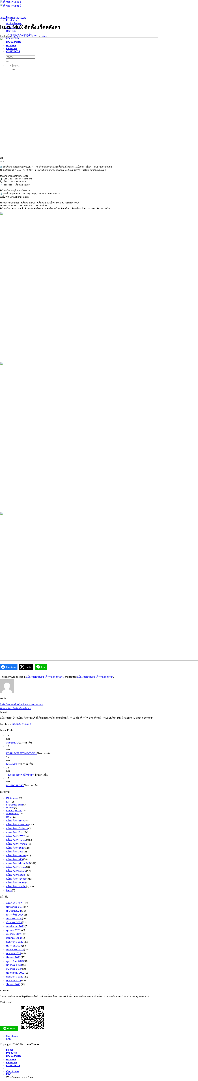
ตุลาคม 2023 (13, 930)
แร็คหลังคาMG (14, 859)
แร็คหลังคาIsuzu (6, 18)
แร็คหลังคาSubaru (16, 870)
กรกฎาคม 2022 (14, 976)
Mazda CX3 (12, 763)
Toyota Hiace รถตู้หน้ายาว (20, 774)
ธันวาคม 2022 (14, 968)
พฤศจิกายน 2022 (15, 972)
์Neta (9, 890)
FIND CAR (11, 1062)
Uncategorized (14, 810)
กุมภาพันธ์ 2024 (15, 914)
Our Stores (12, 1035)
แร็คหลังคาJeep (14, 851)
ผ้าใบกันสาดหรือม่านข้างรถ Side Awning (21, 704)
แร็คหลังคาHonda (16, 839)
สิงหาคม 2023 (14, 937)
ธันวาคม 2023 (14, 922)
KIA (8, 801)
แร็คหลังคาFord (14, 832)
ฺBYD (8, 816)
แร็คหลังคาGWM (15, 835)
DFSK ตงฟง (12, 797)
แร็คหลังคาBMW (15, 820)
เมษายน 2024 (13, 910)
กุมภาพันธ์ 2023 (15, 961)
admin (44, 35)
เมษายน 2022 (13, 980)
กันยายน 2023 (13, 933)
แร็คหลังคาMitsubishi (18, 863)
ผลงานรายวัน (13, 1055)
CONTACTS (13, 1065)
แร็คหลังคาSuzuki (15, 874)
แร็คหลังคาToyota (16, 878)
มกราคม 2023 (14, 964)
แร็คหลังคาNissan (16, 866)
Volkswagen (12, 813)
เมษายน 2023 (13, 953)
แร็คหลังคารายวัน (19, 18)
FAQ (8, 1038)
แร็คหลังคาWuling (16, 882)
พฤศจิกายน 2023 (15, 926)
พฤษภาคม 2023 (15, 949)
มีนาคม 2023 (13, 957)
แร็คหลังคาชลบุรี (21, 723)
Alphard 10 (12, 742)
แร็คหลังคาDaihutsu (17, 828)
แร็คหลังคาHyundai (16, 843)
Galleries (11, 1059)
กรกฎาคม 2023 (14, 941)
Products (11, 20)
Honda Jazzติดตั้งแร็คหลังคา (15, 708)
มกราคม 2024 (14, 918)
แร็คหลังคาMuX (104, 676)
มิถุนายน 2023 (14, 945)
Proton (10, 807)
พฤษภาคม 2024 (15, 906)
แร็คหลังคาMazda (16, 855)
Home (9, 1049)
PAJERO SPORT (15, 785)
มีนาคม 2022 (13, 984)
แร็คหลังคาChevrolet (17, 824)
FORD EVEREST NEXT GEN (21, 753)
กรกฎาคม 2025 (14, 902)
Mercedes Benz (14, 804)
